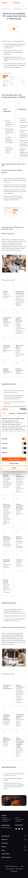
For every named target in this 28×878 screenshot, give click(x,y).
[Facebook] (22, 829)
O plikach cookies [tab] (21, 413)
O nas (3, 850)
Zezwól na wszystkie (14, 459)
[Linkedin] (16, 829)
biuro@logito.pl (14, 871)
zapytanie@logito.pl (6, 827)
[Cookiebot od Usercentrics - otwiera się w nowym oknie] (20, 409)
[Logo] (4, 2)
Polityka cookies (19, 868)
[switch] (24, 443)
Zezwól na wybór (14, 463)
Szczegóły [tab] (12, 413)
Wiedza (3, 846)
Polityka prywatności (10, 868)
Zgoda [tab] (4, 413)
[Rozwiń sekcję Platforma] (25, 839)
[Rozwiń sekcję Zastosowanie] (25, 836)
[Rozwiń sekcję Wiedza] (25, 846)
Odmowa (14, 467)
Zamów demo (16, 2)
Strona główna (5, 8)
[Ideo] (22, 866)
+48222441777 (5, 821)
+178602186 (18, 821)
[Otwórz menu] (25, 2)
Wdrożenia (4, 843)
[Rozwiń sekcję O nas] (25, 850)
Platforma (4, 839)
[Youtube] (19, 829)
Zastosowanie (18, 8)
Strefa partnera (6, 857)
